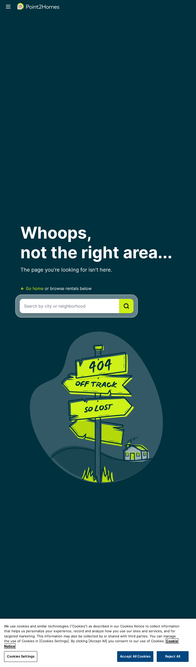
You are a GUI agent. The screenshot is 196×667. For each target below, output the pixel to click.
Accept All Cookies (135, 656)
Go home (34, 288)
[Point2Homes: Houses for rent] (38, 6)
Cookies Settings (20, 656)
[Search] (126, 306)
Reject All (172, 656)
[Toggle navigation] (8, 7)
